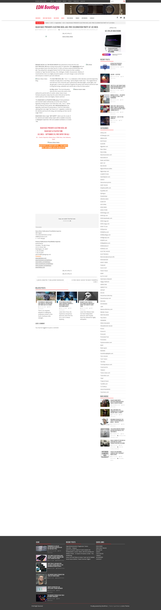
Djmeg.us (103, 193)
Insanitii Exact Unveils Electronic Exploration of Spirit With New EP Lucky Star (87, 304)
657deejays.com (104, 135)
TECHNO (102, 362)
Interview (102, 301)
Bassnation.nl (104, 157)
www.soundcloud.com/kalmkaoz (44, 263)
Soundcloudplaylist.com (106, 353)
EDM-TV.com (104, 226)
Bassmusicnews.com (106, 155)
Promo (102, 328)
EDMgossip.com (104, 237)
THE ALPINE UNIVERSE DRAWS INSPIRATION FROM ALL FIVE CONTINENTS (117, 430)
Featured (102, 265)
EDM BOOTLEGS (52, 29)
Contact (64, 1)
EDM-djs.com (104, 215)
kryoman (121, 458)
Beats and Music (104, 160)
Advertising (58, 1)
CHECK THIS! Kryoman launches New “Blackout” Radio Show (105, 454)
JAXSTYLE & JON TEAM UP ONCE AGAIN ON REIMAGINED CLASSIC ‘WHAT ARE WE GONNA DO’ (117, 86)
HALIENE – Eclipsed (115, 74)
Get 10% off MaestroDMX (113, 31)
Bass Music (103, 149)
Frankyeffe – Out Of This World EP (116, 117)
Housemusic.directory (106, 295)
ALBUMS (102, 144)
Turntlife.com (104, 384)
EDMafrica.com (104, 232)
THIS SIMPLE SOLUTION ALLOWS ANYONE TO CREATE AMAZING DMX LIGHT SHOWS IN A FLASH (56, 557)
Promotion (103, 339)
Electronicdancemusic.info (107, 257)
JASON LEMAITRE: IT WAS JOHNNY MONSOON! (51, 280)
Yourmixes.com (104, 392)
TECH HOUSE (70, 18)
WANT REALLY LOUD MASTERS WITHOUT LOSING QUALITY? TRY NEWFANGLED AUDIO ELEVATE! (55, 564)
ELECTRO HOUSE (105, 251)
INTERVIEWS (84, 18)
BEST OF (102, 163)
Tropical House (104, 381)
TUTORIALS (103, 386)
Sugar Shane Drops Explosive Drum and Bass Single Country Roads (117, 401)
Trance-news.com (105, 373)
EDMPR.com (103, 240)
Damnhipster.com (105, 177)
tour (116, 437)
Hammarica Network (106, 279)
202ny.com (103, 132)
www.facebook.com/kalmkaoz (43, 260)
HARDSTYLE (103, 287)
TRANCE (77, 18)
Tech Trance (103, 359)
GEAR (101, 273)
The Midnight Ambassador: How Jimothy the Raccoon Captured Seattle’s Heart (45, 303)
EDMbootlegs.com (105, 235)
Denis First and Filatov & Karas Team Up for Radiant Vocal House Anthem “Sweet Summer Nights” (117, 108)
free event (83, 29)
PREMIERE (103, 320)
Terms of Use (76, 1)
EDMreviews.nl (104, 246)
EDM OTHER (103, 210)
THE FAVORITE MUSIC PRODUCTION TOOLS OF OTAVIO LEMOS (56, 575)
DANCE (62, 18)
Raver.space (103, 348)
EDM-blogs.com (104, 213)
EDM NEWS (37, 18)
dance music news (65, 29)
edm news (116, 448)
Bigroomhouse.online (106, 168)
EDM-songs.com (104, 224)
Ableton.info (103, 138)
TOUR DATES (104, 367)
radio (111, 460)
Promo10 (102, 331)
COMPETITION (104, 174)
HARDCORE (103, 284)
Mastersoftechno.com (106, 309)
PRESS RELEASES (105, 323)
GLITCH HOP (103, 276)
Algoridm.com (104, 146)
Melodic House (104, 312)
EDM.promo (103, 229)
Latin (101, 306)
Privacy (70, 1)
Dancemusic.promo (105, 182)
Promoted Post (104, 337)
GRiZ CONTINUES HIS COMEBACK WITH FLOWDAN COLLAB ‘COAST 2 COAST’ (116, 411)
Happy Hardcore (104, 282)
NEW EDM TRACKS (47, 18)
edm (71, 29)
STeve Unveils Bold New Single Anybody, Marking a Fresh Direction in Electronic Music (66, 304)
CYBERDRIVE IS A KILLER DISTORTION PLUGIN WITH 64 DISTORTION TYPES (55, 547)
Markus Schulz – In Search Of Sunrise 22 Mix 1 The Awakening (117, 96)
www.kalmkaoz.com (40, 258)
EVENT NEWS (104, 262)
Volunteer (83, 1)
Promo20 (102, 334)
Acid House (103, 141)
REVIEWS (102, 350)
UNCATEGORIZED (105, 389)
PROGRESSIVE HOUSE (106, 326)
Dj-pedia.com (104, 190)
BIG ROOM (56, 18)
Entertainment (104, 259)
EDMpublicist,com (105, 243)
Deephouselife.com (105, 188)
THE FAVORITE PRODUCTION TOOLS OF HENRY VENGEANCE (56, 595)
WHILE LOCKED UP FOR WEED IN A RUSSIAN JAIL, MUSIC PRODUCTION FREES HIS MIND (117, 441)
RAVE (101, 345)
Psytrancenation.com (106, 342)
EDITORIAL (103, 204)
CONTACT (92, 18)
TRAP (101, 378)
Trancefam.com (104, 375)
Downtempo (103, 196)
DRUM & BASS (104, 199)
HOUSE (102, 293)
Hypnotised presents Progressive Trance (116, 64)
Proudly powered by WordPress (99, 606)
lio (97, 29)
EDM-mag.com (104, 221)
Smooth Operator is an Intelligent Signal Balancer (55, 587)
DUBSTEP (103, 201)
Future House (104, 270)
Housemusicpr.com (105, 298)
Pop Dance (103, 317)
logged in (45, 328)
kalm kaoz (92, 29)
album (120, 435)
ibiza (88, 29)
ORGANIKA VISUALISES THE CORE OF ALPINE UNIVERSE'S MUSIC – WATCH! (117, 420)
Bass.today (103, 152)
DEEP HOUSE (104, 185)
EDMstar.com (104, 248)
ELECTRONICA (104, 254)
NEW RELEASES (104, 315)
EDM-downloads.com (106, 218)
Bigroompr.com (104, 171)
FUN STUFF (103, 268)
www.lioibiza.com (40, 267)
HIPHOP (102, 290)
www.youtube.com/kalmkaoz (43, 265)
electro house (76, 29)
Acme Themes (125, 606)
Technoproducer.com (106, 364)
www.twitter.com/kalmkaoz (42, 262)
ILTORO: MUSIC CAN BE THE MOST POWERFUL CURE (85, 281)
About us (52, 1)
